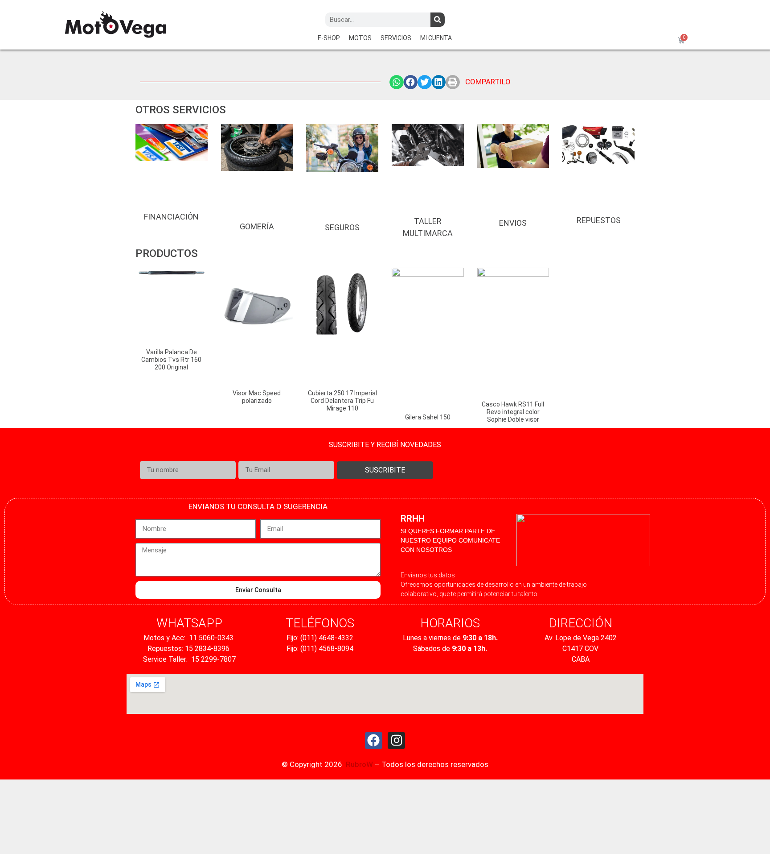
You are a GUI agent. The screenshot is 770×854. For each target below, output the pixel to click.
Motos (360, 37)
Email (246, 456)
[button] (396, 82)
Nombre (151, 456)
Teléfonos (320, 623)
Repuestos (599, 220)
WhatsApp (189, 623)
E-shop (329, 37)
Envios (513, 223)
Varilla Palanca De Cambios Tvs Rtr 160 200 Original (171, 359)
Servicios (396, 37)
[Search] (437, 19)
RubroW (359, 764)
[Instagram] (396, 740)
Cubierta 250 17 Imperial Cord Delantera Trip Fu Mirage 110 (342, 401)
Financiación (171, 216)
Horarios (450, 623)
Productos (166, 253)
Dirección (580, 623)
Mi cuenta (436, 37)
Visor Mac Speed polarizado (257, 397)
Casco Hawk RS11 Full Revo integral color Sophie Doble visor (513, 412)
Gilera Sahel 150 (428, 417)
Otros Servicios (180, 110)
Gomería (257, 226)
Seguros (342, 227)
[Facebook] (373, 740)
